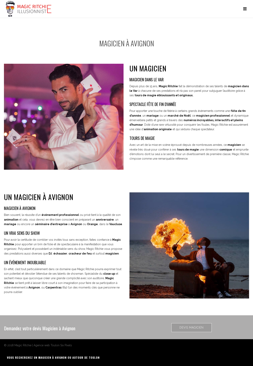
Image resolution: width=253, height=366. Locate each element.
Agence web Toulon (46, 345)
